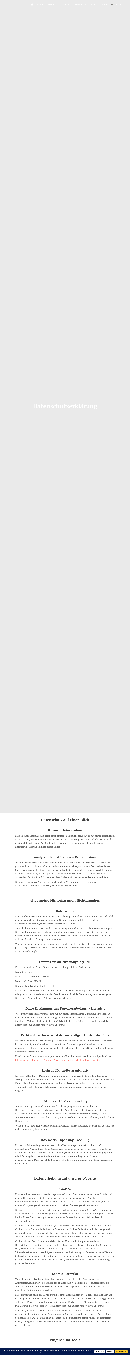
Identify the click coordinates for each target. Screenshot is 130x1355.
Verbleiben (66, 4)
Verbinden (52, 4)
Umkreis (103, 4)
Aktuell (78, 4)
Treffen (40, 4)
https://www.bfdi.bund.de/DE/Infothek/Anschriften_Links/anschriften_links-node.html (58, 1060)
